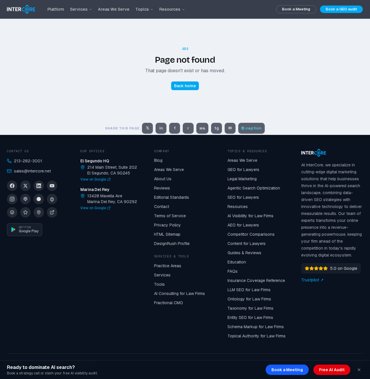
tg (216, 128)
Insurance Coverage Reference (256, 280)
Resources (169, 9)
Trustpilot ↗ (312, 280)
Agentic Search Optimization (253, 188)
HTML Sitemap (167, 234)
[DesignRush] (52, 212)
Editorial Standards (171, 197)
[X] (25, 186)
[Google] (39, 212)
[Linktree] (52, 199)
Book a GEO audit (341, 9)
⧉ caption (251, 128)
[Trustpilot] (25, 212)
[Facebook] (12, 186)
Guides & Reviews (244, 252)
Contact (161, 206)
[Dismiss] (359, 370)
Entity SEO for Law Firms (250, 317)
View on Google (93, 179)
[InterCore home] (21, 9)
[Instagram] (12, 199)
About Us (162, 178)
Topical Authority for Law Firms (256, 336)
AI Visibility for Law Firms (250, 215)
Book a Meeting (296, 9)
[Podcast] (25, 199)
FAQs (232, 271)
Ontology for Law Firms (249, 299)
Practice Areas (167, 265)
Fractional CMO (168, 302)
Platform (55, 9)
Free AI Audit (332, 369)
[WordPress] (12, 212)
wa (202, 128)
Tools (159, 284)
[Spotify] (39, 199)
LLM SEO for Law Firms (249, 289)
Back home (185, 85)
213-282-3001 (28, 161)
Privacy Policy (167, 225)
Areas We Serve (114, 9)
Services (79, 9)
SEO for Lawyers (243, 197)
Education (236, 262)
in (161, 128)
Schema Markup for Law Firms (255, 326)
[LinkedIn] (39, 186)
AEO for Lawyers (243, 225)
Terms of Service (170, 215)
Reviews (162, 188)
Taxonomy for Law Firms (250, 308)
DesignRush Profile (172, 243)
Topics (142, 9)
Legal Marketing (242, 178)
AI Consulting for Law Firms (179, 293)
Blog (158, 160)
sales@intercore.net (32, 171)
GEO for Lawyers (243, 169)
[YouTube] (52, 186)
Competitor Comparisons (251, 234)
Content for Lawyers (246, 243)
